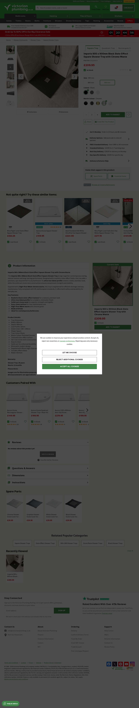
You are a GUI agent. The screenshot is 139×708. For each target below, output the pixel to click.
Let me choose (69, 352)
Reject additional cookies (69, 359)
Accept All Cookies (69, 366)
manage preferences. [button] (67, 341)
